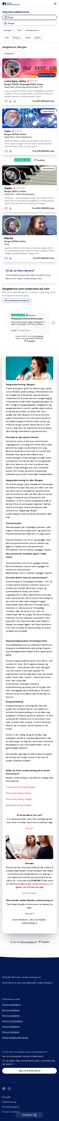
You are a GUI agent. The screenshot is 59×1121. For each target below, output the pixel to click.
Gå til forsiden (29, 893)
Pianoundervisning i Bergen (19, 799)
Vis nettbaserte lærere (17, 300)
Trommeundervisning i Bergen (20, 787)
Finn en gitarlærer (11, 1010)
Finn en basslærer (11, 1026)
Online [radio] (37, 37)
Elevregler (6, 1097)
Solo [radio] (7, 37)
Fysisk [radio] (27, 37)
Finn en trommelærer (12, 1021)
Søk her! (29, 828)
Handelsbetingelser (10, 1107)
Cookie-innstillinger (11, 1112)
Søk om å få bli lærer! (29, 1070)
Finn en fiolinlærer (11, 1032)
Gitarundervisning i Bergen (19, 793)
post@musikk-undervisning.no (38, 982)
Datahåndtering (9, 1102)
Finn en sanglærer (11, 1015)
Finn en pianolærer (11, 1004)
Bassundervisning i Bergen (19, 805)
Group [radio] (16, 37)
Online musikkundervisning (15, 1037)
